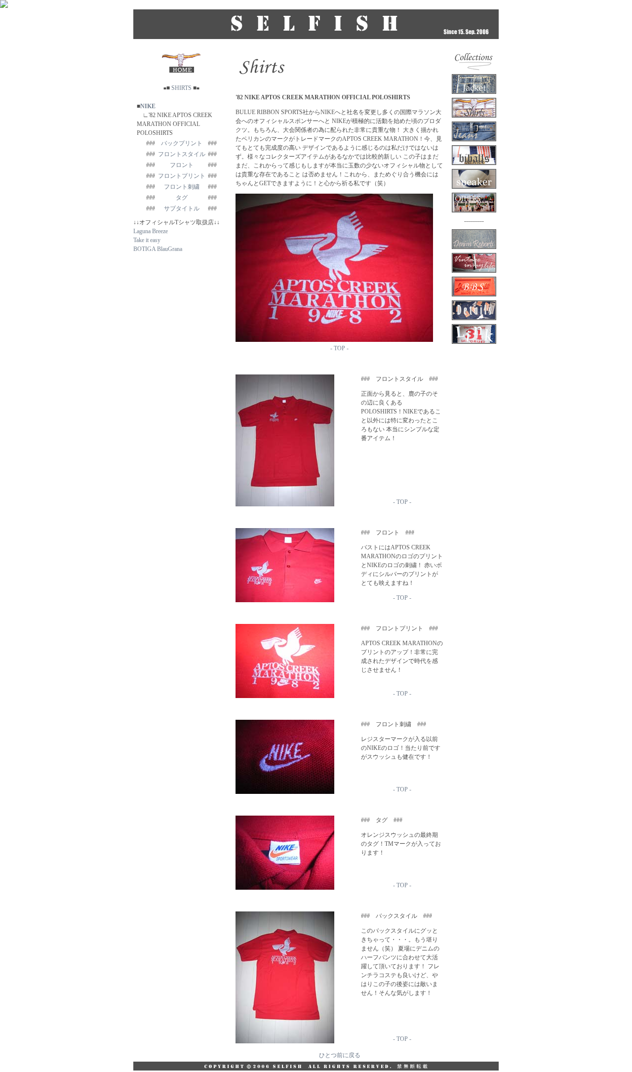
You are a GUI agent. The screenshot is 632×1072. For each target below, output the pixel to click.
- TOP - (339, 348)
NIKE (148, 106)
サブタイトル (181, 208)
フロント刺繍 (181, 186)
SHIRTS (181, 87)
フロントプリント (181, 175)
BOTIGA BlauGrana (157, 249)
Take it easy (146, 240)
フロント (182, 165)
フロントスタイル (181, 154)
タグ (182, 197)
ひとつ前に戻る (339, 1055)
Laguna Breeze (150, 231)
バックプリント (181, 143)
